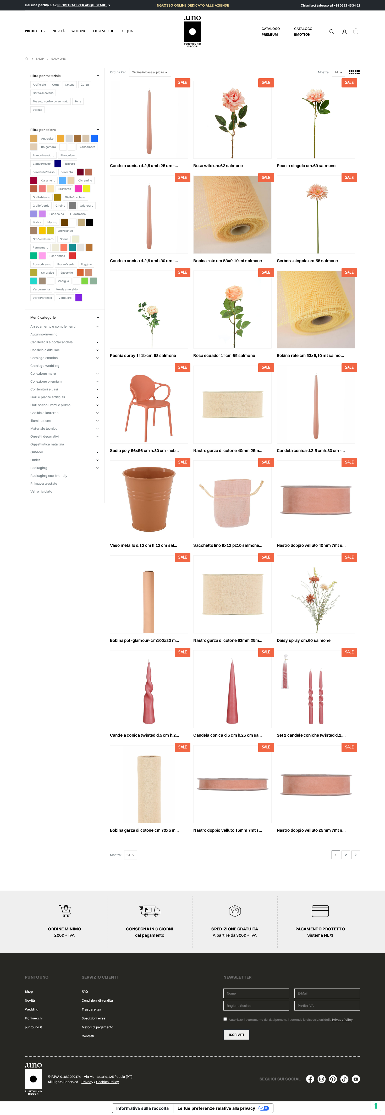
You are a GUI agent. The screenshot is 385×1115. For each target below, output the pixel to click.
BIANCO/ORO (67, 155)
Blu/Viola (67, 172)
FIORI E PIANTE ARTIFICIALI (47, 397)
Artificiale (39, 84)
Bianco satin (71, 146)
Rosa (42, 255)
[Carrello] (356, 31)
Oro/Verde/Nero (43, 239)
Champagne (71, 180)
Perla (55, 247)
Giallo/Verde (41, 205)
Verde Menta (41, 289)
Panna (75, 239)
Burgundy (33, 180)
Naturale (81, 222)
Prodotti (33, 31)
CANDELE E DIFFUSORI (45, 350)
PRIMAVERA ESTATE (43, 483)
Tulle (78, 101)
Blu (57, 163)
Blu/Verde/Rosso (43, 172)
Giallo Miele (57, 197)
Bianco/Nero (87, 147)
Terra (80, 272)
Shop (29, 991)
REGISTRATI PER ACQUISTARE (82, 5)
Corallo (42, 188)
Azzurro (94, 138)
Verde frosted (93, 281)
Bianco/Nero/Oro (43, 155)
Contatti (88, 1036)
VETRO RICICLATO (41, 491)
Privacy (87, 1082)
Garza (85, 84)
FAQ (85, 991)
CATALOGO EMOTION (44, 358)
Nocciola (33, 230)
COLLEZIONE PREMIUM (46, 381)
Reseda (33, 255)
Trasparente (50, 281)
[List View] (357, 71)
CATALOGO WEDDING (44, 365)
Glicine (60, 205)
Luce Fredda (78, 214)
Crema (50, 188)
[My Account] (344, 31)
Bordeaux (80, 172)
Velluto (37, 110)
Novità (59, 31)
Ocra (42, 230)
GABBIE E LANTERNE (44, 413)
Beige (33, 146)
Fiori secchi (103, 31)
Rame (89, 247)
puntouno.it (33, 1027)
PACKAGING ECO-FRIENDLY (48, 475)
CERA (55, 84)
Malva (37, 222)
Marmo (52, 222)
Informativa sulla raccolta (142, 1108)
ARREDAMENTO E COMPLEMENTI (52, 326)
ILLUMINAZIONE (40, 420)
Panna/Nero (40, 247)
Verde (84, 281)
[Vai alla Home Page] (27, 59)
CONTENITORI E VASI (44, 389)
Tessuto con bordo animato (50, 101)
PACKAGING (38, 468)
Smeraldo (47, 272)
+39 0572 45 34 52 (347, 5)
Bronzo (88, 172)
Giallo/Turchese (75, 197)
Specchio (66, 272)
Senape (33, 272)
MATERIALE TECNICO (43, 428)
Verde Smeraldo (67, 289)
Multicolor (72, 222)
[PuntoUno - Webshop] (192, 31)
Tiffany (33, 281)
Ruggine (86, 264)
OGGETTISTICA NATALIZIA (47, 444)
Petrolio (72, 247)
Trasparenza (91, 1009)
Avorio (85, 138)
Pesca (63, 247)
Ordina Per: (118, 72)
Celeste (62, 180)
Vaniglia (63, 281)
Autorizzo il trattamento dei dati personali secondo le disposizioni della (290, 1020)
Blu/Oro (70, 163)
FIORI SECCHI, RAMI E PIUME (50, 405)
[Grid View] (351, 71)
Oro (50, 230)
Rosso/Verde (65, 264)
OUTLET (35, 460)
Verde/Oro (65, 298)
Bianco (63, 146)
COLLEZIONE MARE (43, 373)
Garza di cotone (43, 93)
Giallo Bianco (41, 197)
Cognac (33, 188)
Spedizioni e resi (94, 1018)
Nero (89, 222)
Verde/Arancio (42, 298)
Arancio (60, 138)
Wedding (79, 31)
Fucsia (78, 188)
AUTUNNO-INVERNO (43, 334)
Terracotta (88, 272)
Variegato (76, 281)
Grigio (72, 205)
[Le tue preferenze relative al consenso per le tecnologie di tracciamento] (376, 1106)
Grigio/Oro (86, 205)
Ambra (33, 138)
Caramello (48, 180)
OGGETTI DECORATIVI (44, 436)
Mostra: (323, 72)
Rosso (72, 255)
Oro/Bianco (65, 231)
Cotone (69, 84)
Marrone (64, 222)
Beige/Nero (48, 147)
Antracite (47, 138)
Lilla (42, 214)
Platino (80, 247)
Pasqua (126, 31)
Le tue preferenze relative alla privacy (216, 1108)
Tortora (42, 281)
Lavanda (33, 214)
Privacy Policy (342, 1020)
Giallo (86, 188)
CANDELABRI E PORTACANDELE (51, 342)
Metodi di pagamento (97, 1027)
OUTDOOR (36, 452)
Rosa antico (57, 256)
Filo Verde (64, 189)
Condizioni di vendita (97, 1000)
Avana (77, 138)
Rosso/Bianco (42, 264)
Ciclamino (85, 180)
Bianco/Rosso (42, 163)
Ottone (64, 239)
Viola (78, 297)
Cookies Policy (107, 1082)
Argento (69, 138)
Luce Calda (57, 214)
